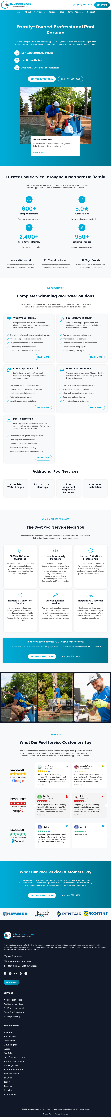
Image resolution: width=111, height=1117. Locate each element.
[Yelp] (20, 973)
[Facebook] (10, 973)
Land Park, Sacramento (14, 1057)
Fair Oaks (8, 1053)
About (28, 12)
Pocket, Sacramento (13, 1069)
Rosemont (8, 1086)
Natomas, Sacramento (14, 1061)
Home (19, 12)
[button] (5, 697)
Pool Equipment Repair (14, 1004)
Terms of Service (61, 1114)
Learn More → (39, 152)
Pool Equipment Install (14, 1008)
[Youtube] (15, 973)
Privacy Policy (48, 1114)
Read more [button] (41, 785)
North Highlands (11, 1065)
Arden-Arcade (10, 1036)
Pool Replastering (12, 1016)
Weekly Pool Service (13, 1000)
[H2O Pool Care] (5, 5)
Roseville (8, 1090)
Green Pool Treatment (14, 1012)
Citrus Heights (10, 1045)
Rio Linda (8, 1078)
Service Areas (74, 12)
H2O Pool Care (20, 4)
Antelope (8, 1032)
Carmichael (9, 1041)
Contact (91, 12)
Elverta (7, 1049)
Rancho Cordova (12, 1074)
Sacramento (10, 1094)
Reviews (52, 12)
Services (38, 12)
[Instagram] (5, 973)
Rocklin (7, 1082)
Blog (62, 12)
